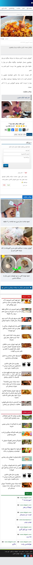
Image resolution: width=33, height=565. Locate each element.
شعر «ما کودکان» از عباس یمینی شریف (11, 425)
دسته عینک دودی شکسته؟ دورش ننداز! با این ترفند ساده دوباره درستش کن (11, 485)
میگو (24, 134)
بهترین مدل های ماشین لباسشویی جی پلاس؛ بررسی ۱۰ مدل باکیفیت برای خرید (12, 476)
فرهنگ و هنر (27, 507)
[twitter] (25, 556)
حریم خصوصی (29, 554)
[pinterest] (31, 556)
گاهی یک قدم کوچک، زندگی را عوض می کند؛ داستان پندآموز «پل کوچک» (11, 467)
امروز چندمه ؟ (26, 500)
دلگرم (14, 544)
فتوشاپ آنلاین (16, 554)
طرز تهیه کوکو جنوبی (23, 97)
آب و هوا (22, 554)
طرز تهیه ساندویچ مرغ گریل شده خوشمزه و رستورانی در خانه (11, 450)
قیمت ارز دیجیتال (25, 514)
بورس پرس (27, 522)
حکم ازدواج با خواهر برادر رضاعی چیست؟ (11, 458)
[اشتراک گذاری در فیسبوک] (12, 129)
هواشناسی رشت (26, 544)
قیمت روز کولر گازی (25, 529)
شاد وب (28, 537)
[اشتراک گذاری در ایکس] (24, 129)
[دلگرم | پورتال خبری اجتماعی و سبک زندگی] (30, 3)
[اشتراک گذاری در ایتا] (16, 129)
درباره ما (27, 551)
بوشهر (15, 134)
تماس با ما (21, 551)
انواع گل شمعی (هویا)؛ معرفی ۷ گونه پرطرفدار (11, 441)
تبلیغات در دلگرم (14, 551)
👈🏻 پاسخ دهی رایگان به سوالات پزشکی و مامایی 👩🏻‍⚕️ (16, 288)
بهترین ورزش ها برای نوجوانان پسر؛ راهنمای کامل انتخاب (11, 417)
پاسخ (24, 185)
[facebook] (28, 556)
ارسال (5, 165)
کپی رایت (7, 551)
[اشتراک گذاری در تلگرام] (20, 129)
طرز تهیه (20, 134)
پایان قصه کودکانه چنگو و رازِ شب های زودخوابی (11, 433)
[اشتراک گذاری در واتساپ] (9, 129)
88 (3, 39)
